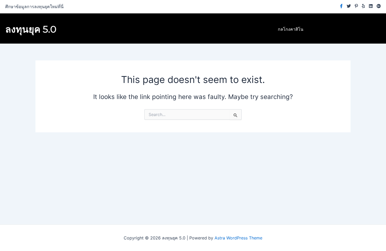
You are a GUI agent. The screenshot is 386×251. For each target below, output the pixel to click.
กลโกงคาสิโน (290, 29)
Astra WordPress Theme (238, 237)
